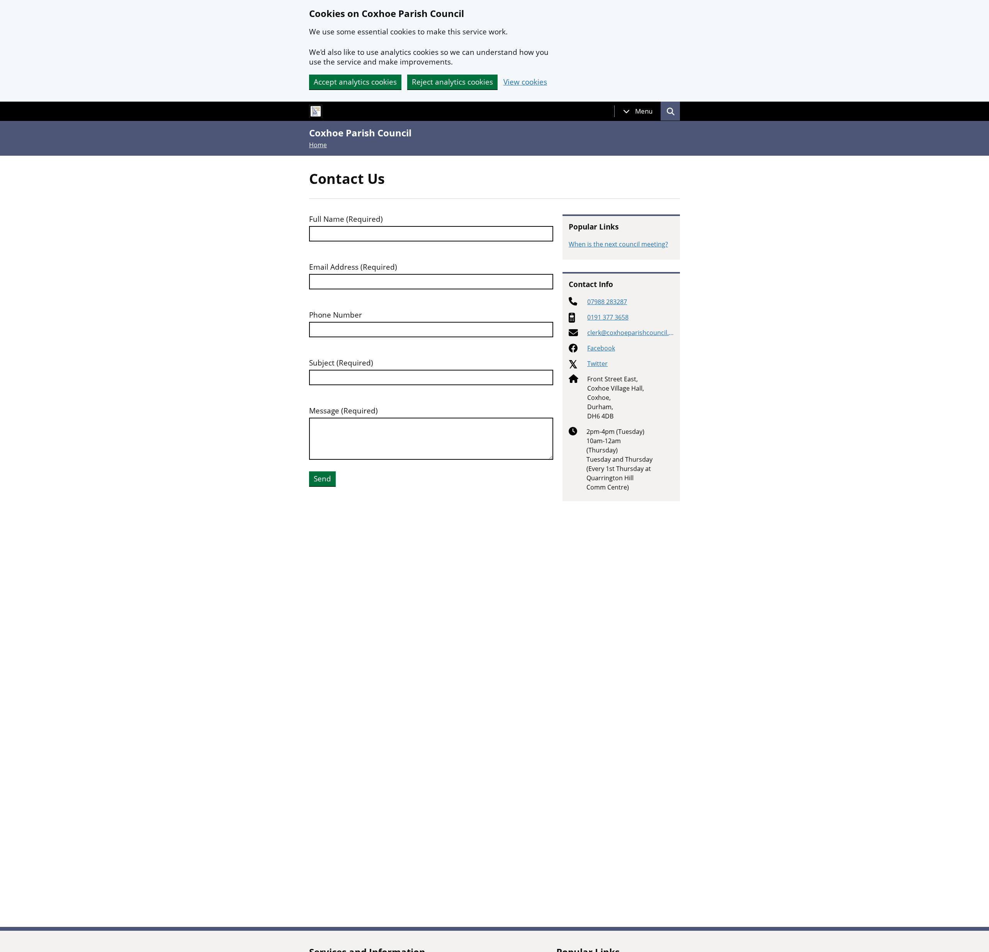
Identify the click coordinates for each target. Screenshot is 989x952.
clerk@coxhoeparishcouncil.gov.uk (629, 332)
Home (318, 145)
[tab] (638, 111)
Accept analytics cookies (355, 82)
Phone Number (335, 315)
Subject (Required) (341, 363)
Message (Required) (343, 411)
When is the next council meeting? (618, 244)
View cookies (525, 82)
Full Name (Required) (346, 219)
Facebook (601, 348)
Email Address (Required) (353, 267)
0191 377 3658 (608, 317)
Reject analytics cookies (452, 82)
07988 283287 (607, 302)
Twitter (597, 363)
